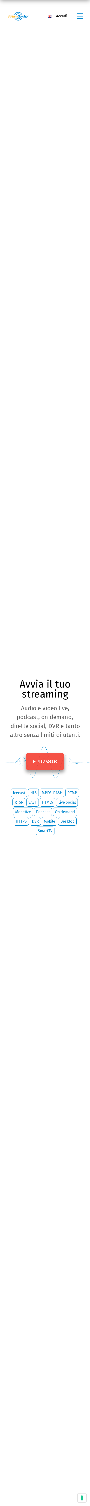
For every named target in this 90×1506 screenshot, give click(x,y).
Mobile (49, 821)
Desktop (67, 821)
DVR (35, 821)
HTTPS (21, 821)
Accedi (61, 16)
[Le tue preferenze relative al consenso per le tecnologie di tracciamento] (82, 1497)
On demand (65, 812)
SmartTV (45, 831)
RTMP (72, 793)
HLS (33, 793)
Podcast (43, 812)
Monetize (23, 812)
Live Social (67, 802)
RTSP (19, 802)
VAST (32, 802)
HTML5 (47, 802)
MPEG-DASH (52, 793)
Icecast (19, 793)
